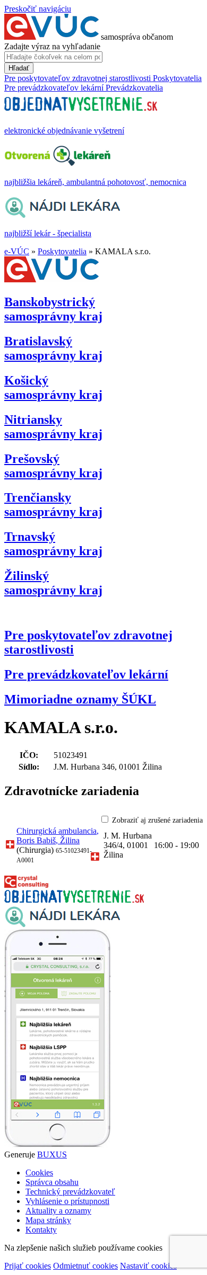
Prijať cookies (27, 1265)
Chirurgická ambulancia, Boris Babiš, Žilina (57, 835)
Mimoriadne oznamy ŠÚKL (80, 699)
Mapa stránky (48, 1220)
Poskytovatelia (62, 251)
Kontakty (41, 1229)
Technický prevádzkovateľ (70, 1191)
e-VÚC (16, 251)
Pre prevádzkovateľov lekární (86, 674)
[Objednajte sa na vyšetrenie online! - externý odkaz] (74, 899)
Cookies (39, 1172)
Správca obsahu (52, 1182)
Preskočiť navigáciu (37, 8)
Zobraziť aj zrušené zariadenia (157, 820)
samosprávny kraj (53, 309)
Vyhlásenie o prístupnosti (67, 1201)
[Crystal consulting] (26, 884)
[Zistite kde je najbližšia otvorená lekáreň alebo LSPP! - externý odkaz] (57, 1144)
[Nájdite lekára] (62, 924)
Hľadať (18, 68)
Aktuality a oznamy (58, 1210)
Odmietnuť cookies (85, 1265)
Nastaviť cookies (148, 1265)
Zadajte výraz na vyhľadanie (52, 46)
